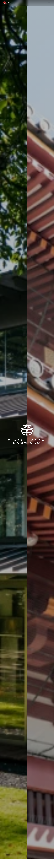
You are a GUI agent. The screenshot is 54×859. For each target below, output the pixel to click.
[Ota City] (9, 2)
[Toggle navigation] (49, 2)
